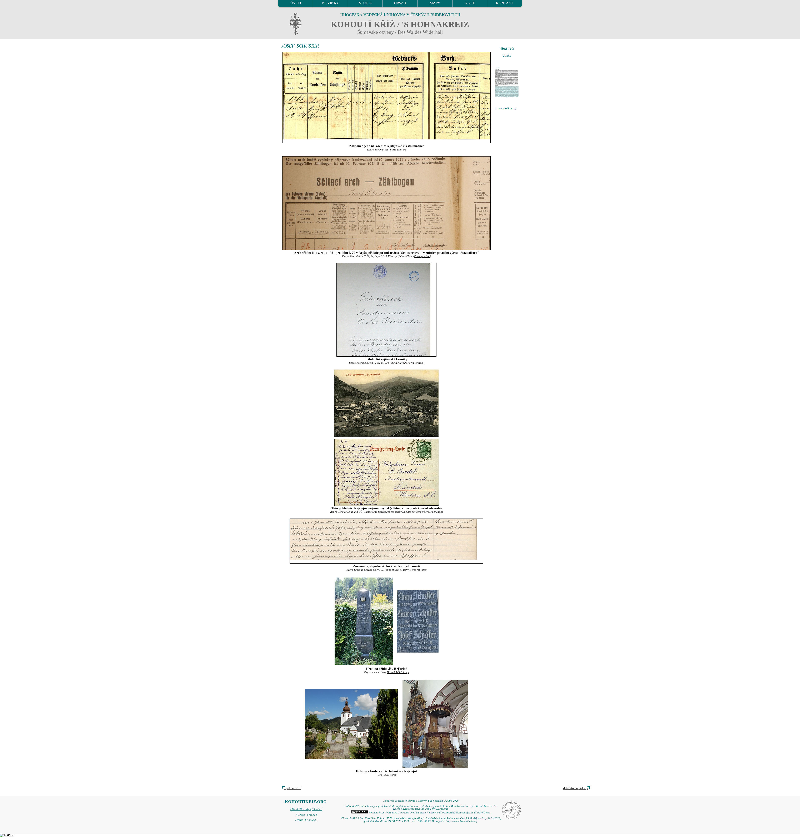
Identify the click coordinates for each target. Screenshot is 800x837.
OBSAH (400, 3)
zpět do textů (292, 788)
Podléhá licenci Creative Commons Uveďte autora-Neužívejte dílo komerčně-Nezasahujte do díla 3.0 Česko (429, 812)
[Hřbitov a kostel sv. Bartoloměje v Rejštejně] (351, 723)
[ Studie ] (317, 809)
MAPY (435, 3)
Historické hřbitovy (398, 672)
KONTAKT (504, 3)
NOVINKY (330, 3)
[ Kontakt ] (311, 819)
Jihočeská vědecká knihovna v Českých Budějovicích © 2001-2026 (421, 800)
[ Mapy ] (312, 814)
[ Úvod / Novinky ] (300, 809)
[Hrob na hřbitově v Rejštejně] (363, 621)
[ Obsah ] (301, 814)
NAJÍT (470, 3)
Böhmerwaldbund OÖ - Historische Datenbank (364, 511)
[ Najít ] (299, 819)
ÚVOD (295, 3)
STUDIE (365, 3)
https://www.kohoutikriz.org (462, 821)
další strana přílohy (575, 788)
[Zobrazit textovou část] (507, 82)
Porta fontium (398, 149)
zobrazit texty (507, 108)
